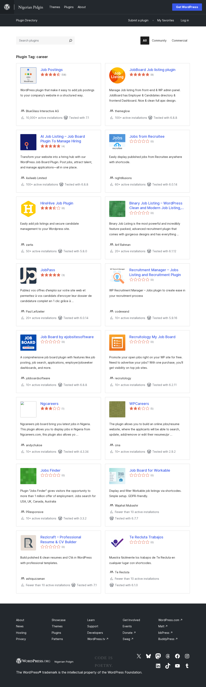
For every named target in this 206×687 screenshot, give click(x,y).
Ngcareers (49, 403)
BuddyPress (168, 639)
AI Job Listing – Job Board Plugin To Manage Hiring (62, 138)
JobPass (47, 270)
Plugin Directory (26, 20)
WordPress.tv (98, 639)
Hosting (21, 632)
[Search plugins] (71, 40)
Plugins (56, 632)
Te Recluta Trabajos (146, 537)
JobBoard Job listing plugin (152, 70)
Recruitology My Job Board (152, 337)
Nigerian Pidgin (64, 661)
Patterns (57, 639)
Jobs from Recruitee (147, 136)
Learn (91, 620)
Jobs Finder (50, 470)
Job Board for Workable (149, 470)
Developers (95, 632)
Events (127, 626)
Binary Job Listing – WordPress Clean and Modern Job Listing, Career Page (155, 205)
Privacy (21, 639)
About (20, 620)
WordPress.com (170, 620)
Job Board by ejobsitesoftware (67, 337)
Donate (129, 632)
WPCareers (139, 403)
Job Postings (51, 70)
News (20, 626)
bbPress (165, 632)
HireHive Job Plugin (56, 203)
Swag (128, 639)
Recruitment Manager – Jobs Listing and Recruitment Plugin (155, 272)
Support (92, 626)
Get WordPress (187, 7)
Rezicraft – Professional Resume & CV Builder (60, 539)
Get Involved (131, 620)
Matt (163, 626)
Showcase (59, 620)
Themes (57, 626)
